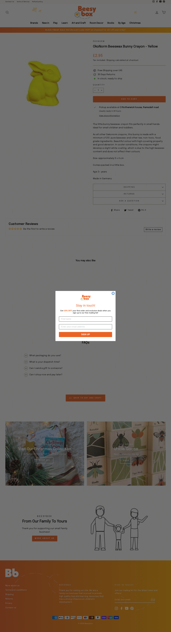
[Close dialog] (113, 293)
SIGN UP (85, 334)
